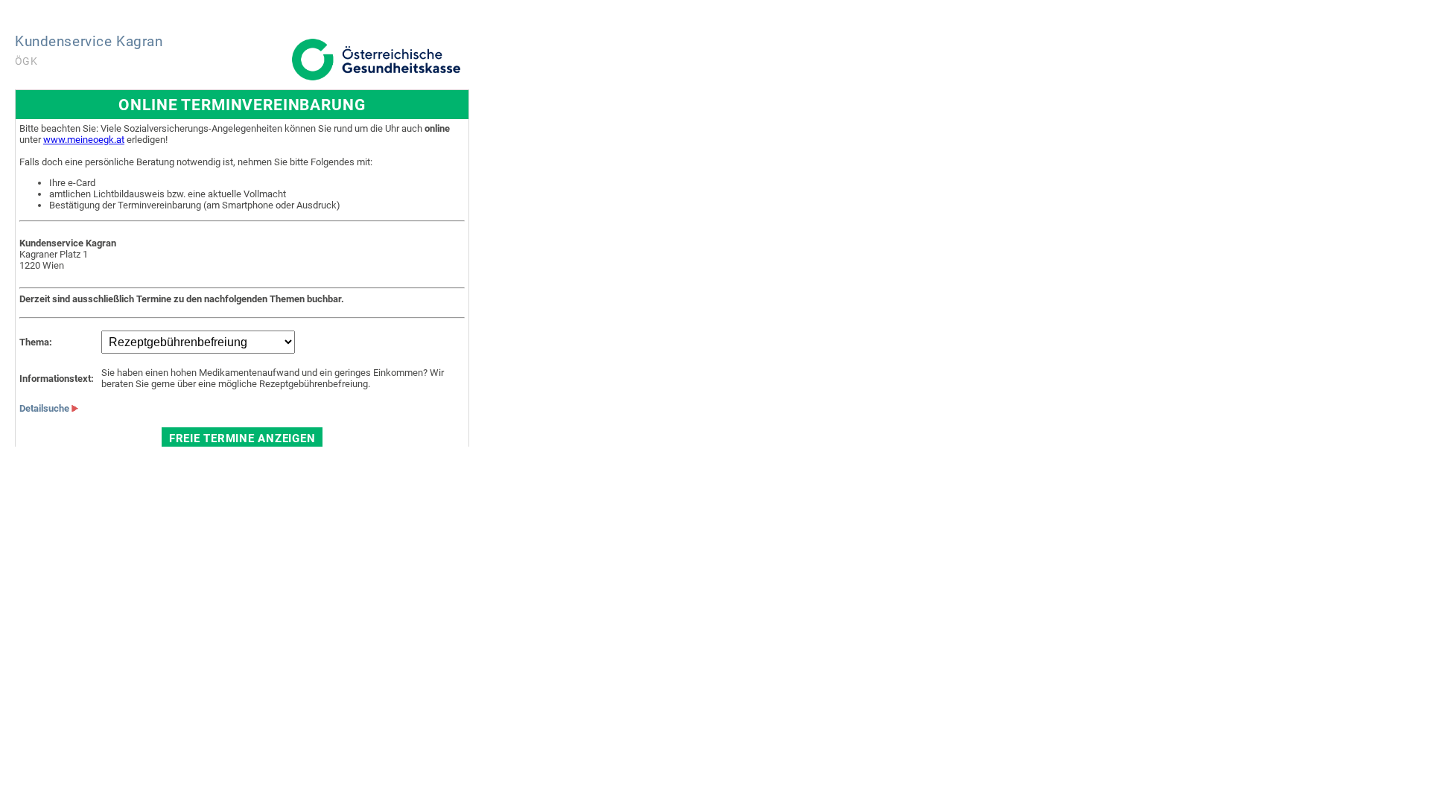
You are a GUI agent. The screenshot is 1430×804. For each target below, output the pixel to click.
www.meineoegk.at (83, 139)
